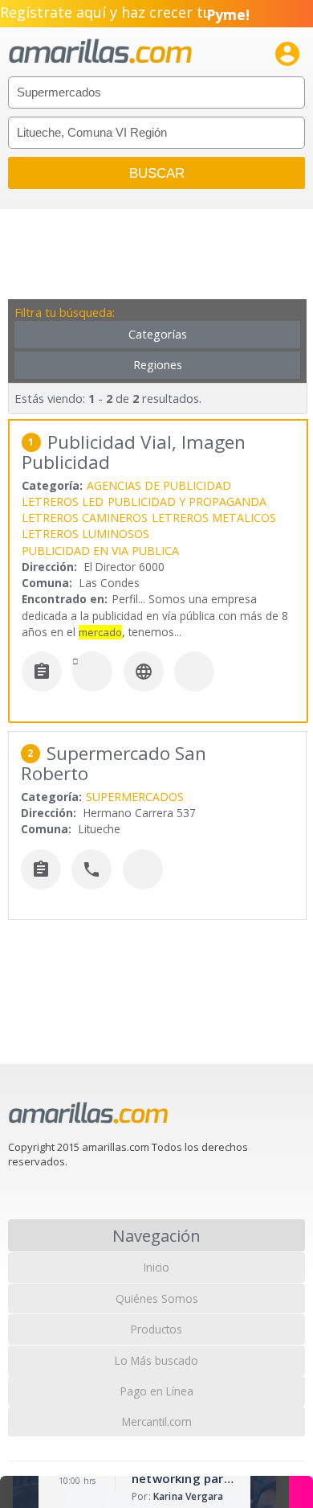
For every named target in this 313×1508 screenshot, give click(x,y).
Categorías (157, 334)
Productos (156, 1329)
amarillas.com (100, 51)
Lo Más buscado (156, 1360)
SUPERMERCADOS (135, 796)
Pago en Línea (156, 1391)
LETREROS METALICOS (214, 517)
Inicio (156, 1267)
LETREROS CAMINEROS (85, 517)
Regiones (157, 364)
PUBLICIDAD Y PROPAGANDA (187, 501)
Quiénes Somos (157, 1298)
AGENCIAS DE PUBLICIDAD (159, 485)
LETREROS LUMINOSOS (85, 533)
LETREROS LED (63, 501)
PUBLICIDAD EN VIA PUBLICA (100, 550)
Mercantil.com (157, 1421)
